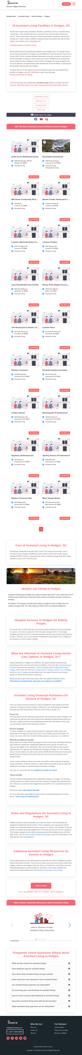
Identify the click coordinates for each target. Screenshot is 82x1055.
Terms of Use (48, 1046)
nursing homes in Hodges (44, 670)
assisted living (23, 16)
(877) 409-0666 (15, 1032)
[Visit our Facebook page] (20, 1038)
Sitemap (33, 1033)
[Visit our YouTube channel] (8, 1038)
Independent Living (41, 96)
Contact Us (34, 1030)
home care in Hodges (20, 672)
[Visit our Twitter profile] (16, 1038)
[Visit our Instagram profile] (12, 1038)
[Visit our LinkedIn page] (24, 1038)
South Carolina (36, 16)
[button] (69, 925)
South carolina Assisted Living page (37, 834)
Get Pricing (34, 177)
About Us (33, 1027)
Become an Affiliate (60, 1033)
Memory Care (41, 101)
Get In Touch (41, 886)
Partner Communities (61, 1030)
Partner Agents (59, 1027)
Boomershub (11, 16)
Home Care (41, 110)
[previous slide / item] (43, 145)
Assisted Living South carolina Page (49, 870)
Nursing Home (41, 105)
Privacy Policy (38, 1046)
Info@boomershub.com (14, 1028)
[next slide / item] (68, 145)
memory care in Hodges (62, 670)
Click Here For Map (42, 115)
